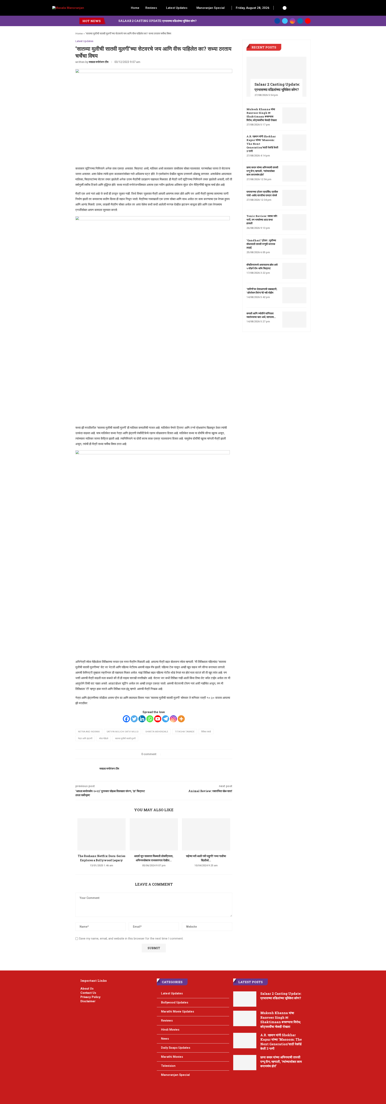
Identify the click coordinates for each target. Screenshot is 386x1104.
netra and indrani (89, 731)
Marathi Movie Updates (177, 1011)
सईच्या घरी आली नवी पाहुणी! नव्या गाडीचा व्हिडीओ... (206, 858)
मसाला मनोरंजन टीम (98, 62)
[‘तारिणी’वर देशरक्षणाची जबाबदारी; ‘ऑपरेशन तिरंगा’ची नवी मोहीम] (294, 295)
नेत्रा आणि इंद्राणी (85, 738)
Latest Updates (176, 8)
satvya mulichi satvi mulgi (123, 731)
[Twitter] (285, 21)
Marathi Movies (172, 1057)
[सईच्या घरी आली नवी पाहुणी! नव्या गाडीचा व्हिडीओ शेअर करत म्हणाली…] (206, 834)
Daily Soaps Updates (175, 1048)
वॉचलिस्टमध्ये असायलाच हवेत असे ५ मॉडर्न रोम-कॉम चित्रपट (262, 266)
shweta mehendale (156, 731)
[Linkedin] (300, 21)
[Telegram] (165, 718)
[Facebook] (277, 21)
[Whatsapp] (149, 718)
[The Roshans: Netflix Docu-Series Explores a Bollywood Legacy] (101, 834)
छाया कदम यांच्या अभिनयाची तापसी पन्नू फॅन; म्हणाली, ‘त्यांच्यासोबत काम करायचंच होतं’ (262, 170)
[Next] (114, 21)
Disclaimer (87, 1001)
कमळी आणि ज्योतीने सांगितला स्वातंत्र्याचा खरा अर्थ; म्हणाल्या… (261, 315)
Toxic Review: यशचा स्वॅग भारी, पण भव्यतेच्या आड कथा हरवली (261, 219)
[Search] (279, 8)
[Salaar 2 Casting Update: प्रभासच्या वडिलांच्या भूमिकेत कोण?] (276, 77)
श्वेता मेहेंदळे (103, 738)
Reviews (151, 8)
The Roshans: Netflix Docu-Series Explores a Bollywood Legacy (101, 858)
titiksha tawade (184, 731)
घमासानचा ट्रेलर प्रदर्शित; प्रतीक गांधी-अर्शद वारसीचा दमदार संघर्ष (262, 193)
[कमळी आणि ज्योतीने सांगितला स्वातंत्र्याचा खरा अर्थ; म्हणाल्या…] (294, 319)
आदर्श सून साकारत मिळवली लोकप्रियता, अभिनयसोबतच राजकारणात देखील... (153, 858)
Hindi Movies (170, 1029)
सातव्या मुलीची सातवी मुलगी (125, 738)
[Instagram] (292, 21)
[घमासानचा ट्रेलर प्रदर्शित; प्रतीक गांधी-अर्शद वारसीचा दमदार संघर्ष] (294, 198)
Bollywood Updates (174, 1002)
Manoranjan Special (210, 8)
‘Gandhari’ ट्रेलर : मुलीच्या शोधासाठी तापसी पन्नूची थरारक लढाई (261, 243)
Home (135, 8)
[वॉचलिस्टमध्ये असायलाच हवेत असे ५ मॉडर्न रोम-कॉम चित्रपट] (294, 271)
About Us (86, 988)
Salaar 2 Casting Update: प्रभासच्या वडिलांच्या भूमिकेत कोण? (157, 21)
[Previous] (109, 21)
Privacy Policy (90, 997)
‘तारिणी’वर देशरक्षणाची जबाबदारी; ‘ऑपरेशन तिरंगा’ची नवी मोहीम (261, 290)
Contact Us (88, 993)
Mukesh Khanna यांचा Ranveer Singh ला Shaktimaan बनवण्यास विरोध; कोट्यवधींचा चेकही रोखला (261, 114)
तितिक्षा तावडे (206, 731)
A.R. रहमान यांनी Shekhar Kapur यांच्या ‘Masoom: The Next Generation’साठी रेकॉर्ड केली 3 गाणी (262, 144)
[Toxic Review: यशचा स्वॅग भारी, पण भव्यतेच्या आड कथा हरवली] (294, 222)
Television (168, 1066)
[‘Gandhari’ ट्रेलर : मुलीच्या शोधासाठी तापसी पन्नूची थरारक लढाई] (294, 246)
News (165, 1038)
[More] (181, 718)
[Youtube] (308, 21)
